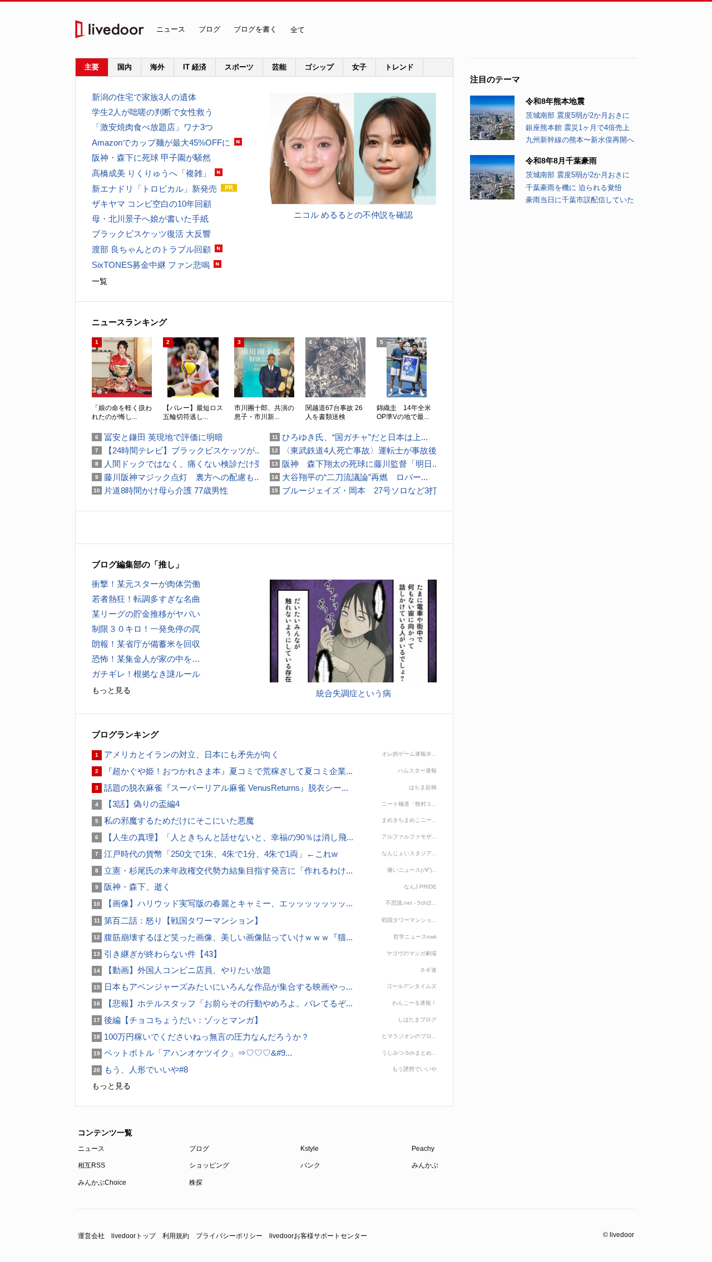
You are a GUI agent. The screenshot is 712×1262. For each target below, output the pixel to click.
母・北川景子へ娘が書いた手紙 (150, 218)
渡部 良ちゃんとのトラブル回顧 (151, 249)
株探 (195, 1182)
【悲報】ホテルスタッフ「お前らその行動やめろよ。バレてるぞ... (222, 1003)
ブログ (209, 29)
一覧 (99, 281)
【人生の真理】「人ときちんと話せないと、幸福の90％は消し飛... (222, 837)
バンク (310, 1165)
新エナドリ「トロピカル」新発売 (154, 188)
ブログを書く (255, 29)
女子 (359, 67)
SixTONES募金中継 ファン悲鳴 (151, 265)
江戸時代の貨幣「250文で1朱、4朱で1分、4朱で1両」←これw (215, 854)
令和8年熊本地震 (555, 101)
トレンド (399, 67)
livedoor (109, 29)
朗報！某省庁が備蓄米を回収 (146, 644)
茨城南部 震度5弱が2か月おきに (578, 115)
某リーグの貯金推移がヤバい (146, 613)
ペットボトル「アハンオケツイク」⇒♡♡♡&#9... (192, 1053)
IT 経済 (194, 67)
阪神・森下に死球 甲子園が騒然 (151, 157)
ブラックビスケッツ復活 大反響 (151, 233)
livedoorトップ (133, 1236)
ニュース (170, 29)
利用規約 (175, 1236)
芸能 (279, 67)
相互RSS (91, 1165)
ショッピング (209, 1165)
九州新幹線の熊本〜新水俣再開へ (580, 140)
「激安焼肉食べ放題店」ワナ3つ (152, 127)
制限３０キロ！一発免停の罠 (146, 629)
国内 (124, 67)
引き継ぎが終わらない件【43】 (156, 954)
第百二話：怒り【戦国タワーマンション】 (177, 920)
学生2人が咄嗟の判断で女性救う (152, 112)
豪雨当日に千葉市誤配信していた (580, 200)
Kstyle (309, 1149)
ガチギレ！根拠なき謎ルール (146, 674)
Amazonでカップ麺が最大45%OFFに (161, 142)
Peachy (423, 1149)
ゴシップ (319, 67)
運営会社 (91, 1236)
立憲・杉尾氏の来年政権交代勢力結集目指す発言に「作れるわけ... (222, 870)
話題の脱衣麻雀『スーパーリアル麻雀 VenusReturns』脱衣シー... (220, 788)
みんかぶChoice (102, 1182)
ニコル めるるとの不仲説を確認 (353, 215)
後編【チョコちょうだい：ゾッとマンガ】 (177, 1020)
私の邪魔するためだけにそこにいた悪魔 (173, 820)
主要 (92, 67)
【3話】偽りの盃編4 (136, 804)
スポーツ (239, 67)
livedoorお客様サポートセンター (318, 1236)
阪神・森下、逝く (131, 886)
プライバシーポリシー (229, 1236)
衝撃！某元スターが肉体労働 (146, 583)
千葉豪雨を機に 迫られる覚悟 (574, 187)
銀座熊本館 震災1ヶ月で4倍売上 (578, 127)
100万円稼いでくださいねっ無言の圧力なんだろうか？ (200, 1036)
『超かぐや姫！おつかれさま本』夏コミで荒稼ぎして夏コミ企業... (222, 771)
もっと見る (111, 690)
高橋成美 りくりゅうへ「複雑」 (151, 173)
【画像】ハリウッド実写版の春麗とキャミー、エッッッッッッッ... (222, 903)
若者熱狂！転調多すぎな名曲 (146, 598)
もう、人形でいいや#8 (140, 1069)
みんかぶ (425, 1165)
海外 (157, 67)
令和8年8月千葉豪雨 (561, 160)
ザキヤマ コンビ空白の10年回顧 (151, 203)
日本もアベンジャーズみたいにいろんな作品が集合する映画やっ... (222, 986)
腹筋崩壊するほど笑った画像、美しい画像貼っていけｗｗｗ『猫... (222, 937)
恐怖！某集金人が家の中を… (146, 659)
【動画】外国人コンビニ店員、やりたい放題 (181, 970)
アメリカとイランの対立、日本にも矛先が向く (185, 754)
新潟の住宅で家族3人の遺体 (144, 97)
